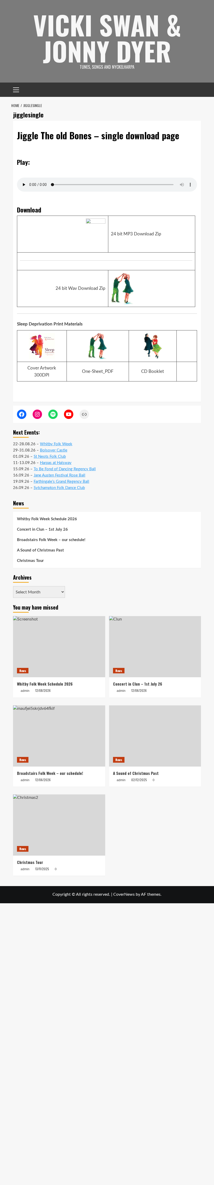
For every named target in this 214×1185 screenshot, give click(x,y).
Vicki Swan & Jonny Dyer (107, 37)
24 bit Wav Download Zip (80, 288)
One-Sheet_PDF (98, 371)
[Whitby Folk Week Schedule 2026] (59, 646)
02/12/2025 (139, 780)
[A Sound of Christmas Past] (155, 736)
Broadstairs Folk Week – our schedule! (51, 540)
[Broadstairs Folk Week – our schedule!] (59, 736)
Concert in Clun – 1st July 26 (42, 529)
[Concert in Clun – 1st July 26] (155, 646)
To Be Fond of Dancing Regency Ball (65, 469)
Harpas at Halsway (56, 463)
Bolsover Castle (53, 450)
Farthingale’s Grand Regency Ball (61, 482)
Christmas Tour (30, 561)
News (22, 670)
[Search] (197, 89)
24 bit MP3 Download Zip (136, 234)
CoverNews (124, 894)
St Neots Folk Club (50, 457)
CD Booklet (152, 371)
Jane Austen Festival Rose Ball (59, 475)
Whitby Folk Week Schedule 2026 (47, 519)
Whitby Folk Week (56, 444)
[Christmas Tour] (59, 825)
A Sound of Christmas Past (40, 550)
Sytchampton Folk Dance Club (59, 488)
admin (121, 780)
